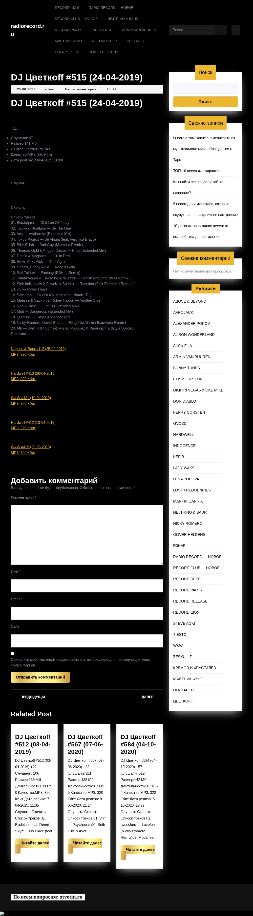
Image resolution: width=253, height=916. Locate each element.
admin (50, 89)
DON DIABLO (184, 401)
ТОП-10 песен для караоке (196, 171)
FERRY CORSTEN (189, 412)
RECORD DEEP (104, 41)
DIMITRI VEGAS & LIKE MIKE (198, 390)
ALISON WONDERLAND (194, 334)
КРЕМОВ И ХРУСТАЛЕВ (194, 668)
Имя (16, 571)
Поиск (205, 72)
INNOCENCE (102, 30)
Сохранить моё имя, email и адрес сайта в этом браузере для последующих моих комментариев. (80, 662)
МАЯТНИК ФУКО (68, 41)
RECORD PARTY (68, 30)
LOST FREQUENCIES (192, 490)
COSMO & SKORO (189, 379)
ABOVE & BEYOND (189, 301)
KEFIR (178, 457)
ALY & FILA (182, 346)
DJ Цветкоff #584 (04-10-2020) (138, 744)
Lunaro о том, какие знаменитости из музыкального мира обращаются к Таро (204, 149)
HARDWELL (183, 434)
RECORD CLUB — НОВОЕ (76, 19)
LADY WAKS (183, 468)
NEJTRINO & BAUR (122, 19)
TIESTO (180, 634)
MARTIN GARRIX (188, 501)
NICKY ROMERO (188, 523)
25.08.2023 (26, 89)
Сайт (15, 626)
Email (16, 599)
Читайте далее (32, 847)
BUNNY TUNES (186, 368)
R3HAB (179, 546)
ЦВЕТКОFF (136, 41)
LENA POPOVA (67, 52)
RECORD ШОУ (67, 8)
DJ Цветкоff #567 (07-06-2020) (85, 744)
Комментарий (23, 497)
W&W (178, 645)
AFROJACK (183, 312)
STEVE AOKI (184, 623)
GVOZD (180, 423)
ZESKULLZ (182, 657)
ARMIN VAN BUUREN (139, 30)
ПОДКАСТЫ (183, 690)
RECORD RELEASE (190, 601)
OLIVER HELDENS (103, 52)
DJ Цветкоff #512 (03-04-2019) (32, 744)
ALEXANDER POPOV (191, 323)
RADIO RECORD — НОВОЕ (111, 8)
